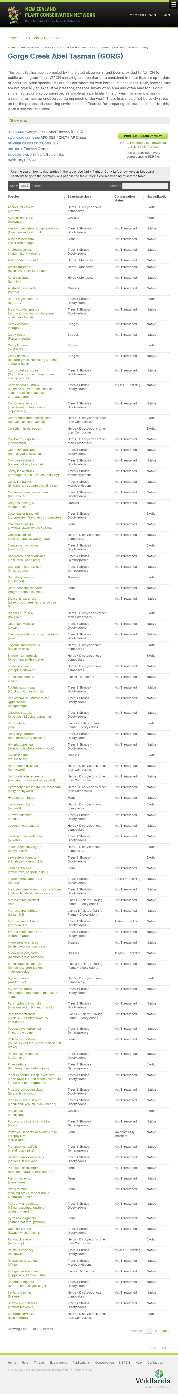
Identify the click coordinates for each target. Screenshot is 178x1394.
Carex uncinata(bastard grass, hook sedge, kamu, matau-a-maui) (33, 360)
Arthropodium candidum (25, 260)
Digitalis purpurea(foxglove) (20, 615)
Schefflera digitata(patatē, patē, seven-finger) (27, 1284)
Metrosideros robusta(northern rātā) (23, 923)
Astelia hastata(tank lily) (18, 279)
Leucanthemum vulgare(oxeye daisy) (24, 849)
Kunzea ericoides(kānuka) (20, 817)
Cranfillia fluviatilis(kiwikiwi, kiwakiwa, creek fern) (30, 526)
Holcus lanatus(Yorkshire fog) (18, 757)
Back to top (160, 1348)
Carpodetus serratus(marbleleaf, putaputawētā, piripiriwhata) (27, 407)
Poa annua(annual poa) (17, 1113)
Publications (30, 47)
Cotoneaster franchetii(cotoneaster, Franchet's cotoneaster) (34, 515)
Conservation (104, 1363)
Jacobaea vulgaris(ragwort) (21, 806)
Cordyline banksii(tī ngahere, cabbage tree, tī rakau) (33, 484)
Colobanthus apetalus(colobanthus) (23, 441)
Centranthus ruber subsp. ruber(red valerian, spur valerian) (30, 420)
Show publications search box (34, 38)
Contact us (155, 1363)
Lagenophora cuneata (23, 826)
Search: (115, 186)
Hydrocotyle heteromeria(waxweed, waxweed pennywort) (31, 778)
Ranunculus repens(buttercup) (21, 1241)
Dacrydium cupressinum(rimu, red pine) (25, 569)
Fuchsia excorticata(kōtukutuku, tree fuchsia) (26, 689)
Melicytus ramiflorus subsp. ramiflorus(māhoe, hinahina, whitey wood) (34, 891)
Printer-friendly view (143, 135)
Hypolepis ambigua (21, 798)
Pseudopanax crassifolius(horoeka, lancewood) (26, 1159)
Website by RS (83, 1369)
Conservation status (124, 198)
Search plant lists (80, 47)
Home (12, 47)
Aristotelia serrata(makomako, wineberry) (24, 251)
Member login (143, 15)
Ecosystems (58, 1363)
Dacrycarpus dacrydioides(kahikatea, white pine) (26, 558)
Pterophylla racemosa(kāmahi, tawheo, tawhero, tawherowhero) (26, 1207)
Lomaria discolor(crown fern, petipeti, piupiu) (28, 870)
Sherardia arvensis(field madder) (21, 1316)
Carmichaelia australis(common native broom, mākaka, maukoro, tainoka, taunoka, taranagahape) (31, 391)
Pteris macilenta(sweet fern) (19, 1180)
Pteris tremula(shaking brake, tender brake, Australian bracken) (29, 1193)
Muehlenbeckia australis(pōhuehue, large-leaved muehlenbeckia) (25, 968)
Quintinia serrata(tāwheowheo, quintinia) (25, 1231)
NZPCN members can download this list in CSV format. (143, 145)
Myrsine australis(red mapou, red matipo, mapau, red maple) (33, 993)
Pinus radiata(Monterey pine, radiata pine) (28, 1066)
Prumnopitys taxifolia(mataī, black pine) (23, 1148)
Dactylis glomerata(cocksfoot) (21, 579)
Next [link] (165, 1331)
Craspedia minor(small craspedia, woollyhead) (29, 537)
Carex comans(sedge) (18, 326)
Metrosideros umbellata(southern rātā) (24, 934)
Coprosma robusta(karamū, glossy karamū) (25, 462)
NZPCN (124, 1363)
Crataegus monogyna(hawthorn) (23, 547)
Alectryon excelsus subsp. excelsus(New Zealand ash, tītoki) (33, 230)
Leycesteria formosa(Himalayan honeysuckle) (25, 859)
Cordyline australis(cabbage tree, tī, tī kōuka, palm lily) (33, 473)
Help (138, 1363)
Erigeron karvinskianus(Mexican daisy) (24, 647)
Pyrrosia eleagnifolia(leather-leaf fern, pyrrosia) (27, 1220)
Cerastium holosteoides (24, 428)
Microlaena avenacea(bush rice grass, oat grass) (27, 944)
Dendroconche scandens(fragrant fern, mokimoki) (25, 590)
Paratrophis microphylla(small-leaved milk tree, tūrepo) (30, 1005)
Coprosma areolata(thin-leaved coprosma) (24, 452)
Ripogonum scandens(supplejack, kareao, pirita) (27, 1273)
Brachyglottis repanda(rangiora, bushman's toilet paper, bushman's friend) (31, 313)
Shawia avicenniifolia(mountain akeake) (22, 1305)
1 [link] (149, 1331)
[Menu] (173, 4)
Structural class (79, 196)
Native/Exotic (156, 196)
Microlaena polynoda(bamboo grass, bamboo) (26, 955)
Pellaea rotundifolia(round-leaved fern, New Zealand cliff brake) (34, 1043)
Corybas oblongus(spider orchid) (21, 505)
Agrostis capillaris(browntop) (20, 220)
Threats (39, 1363)
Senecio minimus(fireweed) (19, 1294)
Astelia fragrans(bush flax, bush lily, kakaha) (28, 269)
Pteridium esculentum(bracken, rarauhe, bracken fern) (31, 1170)
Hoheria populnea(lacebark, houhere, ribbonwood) (31, 746)
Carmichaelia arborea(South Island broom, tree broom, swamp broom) (31, 374)
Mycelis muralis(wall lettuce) (19, 980)
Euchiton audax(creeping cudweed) (22, 668)
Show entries (25, 186)
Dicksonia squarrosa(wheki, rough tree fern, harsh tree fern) (32, 602)
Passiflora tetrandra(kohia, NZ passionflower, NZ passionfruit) (28, 1018)
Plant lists (53, 47)
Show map (18, 120)
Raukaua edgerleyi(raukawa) (21, 1252)
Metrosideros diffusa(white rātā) (22, 912)
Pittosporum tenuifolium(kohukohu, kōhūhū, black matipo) (32, 1102)
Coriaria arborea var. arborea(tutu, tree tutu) (28, 494)
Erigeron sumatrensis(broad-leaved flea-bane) (26, 657)
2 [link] (156, 1331)
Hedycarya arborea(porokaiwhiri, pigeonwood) (27, 736)
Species (14, 196)
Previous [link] (137, 1331)
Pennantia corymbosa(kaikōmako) (23, 1056)
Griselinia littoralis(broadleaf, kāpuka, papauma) (29, 714)
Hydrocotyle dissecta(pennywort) (23, 768)
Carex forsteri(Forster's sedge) (20, 336)
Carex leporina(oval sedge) (18, 347)
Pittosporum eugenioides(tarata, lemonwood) (25, 1091)
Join (166, 15)
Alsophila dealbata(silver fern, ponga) (21, 241)
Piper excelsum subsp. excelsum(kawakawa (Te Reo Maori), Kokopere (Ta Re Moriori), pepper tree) (34, 1079)
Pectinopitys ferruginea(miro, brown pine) (24, 1030)
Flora (24, 1363)
